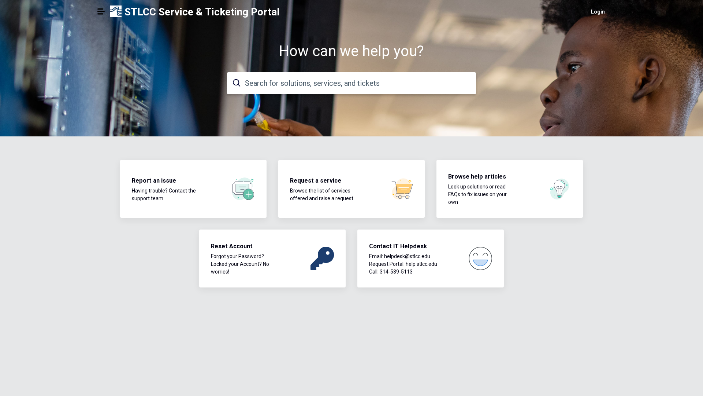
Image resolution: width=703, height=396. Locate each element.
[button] (101, 11)
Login (598, 12)
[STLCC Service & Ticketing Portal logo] (116, 12)
